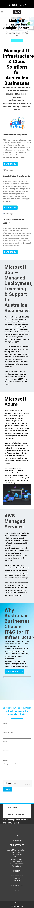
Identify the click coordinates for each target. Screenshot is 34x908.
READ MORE (10, 164)
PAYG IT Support (17, 852)
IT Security (17, 857)
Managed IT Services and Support (17, 850)
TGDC (21, 906)
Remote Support (17, 866)
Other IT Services (17, 861)
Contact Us (17, 880)
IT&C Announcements (17, 864)
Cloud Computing (17, 854)
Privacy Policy (17, 878)
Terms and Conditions (17, 876)
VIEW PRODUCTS (14, 671)
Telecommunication (17, 859)
